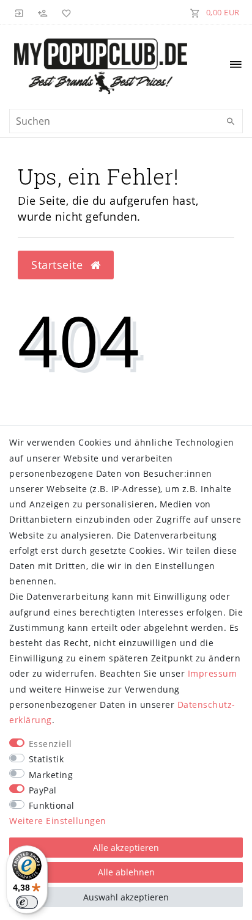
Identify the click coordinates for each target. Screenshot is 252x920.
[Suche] (230, 121)
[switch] (27, 902)
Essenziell (50, 743)
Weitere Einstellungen (57, 820)
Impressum (212, 673)
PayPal (43, 790)
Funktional (52, 805)
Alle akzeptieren (126, 847)
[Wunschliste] (64, 12)
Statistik (46, 759)
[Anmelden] (19, 12)
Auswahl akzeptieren (126, 897)
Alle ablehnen (126, 872)
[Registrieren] (42, 12)
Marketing (51, 775)
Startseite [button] (58, 264)
